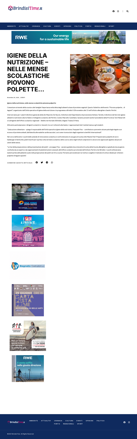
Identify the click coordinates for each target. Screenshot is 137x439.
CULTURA (47, 26)
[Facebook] (114, 11)
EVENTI (57, 26)
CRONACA (36, 26)
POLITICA (78, 26)
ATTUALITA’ (24, 26)
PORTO (88, 26)
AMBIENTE (11, 26)
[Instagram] (118, 11)
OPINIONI (67, 26)
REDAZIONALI (100, 26)
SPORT (111, 26)
